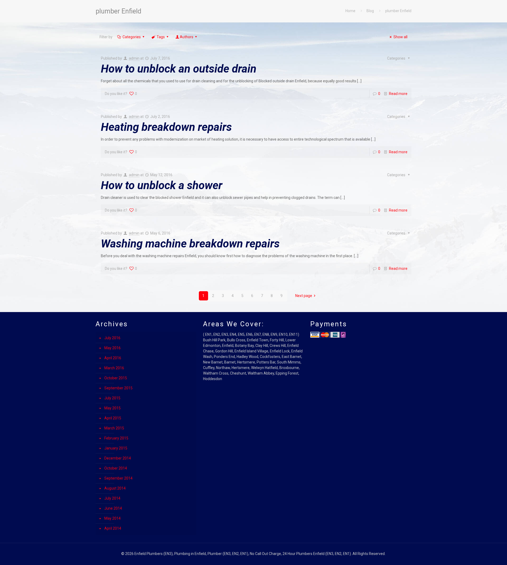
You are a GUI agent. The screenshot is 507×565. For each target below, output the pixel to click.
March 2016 (114, 368)
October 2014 (115, 468)
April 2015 (112, 418)
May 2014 (112, 518)
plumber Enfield (398, 11)
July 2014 (112, 498)
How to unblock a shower (161, 185)
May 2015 (112, 408)
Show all (400, 37)
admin (134, 58)
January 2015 (115, 448)
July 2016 (112, 338)
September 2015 (118, 388)
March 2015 (114, 428)
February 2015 (116, 438)
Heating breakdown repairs (166, 127)
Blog (370, 11)
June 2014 (113, 508)
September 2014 (118, 478)
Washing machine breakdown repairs (190, 243)
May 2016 (112, 348)
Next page (303, 296)
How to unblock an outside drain (178, 68)
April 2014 (112, 528)
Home (350, 11)
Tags (161, 37)
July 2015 (112, 398)
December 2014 (117, 458)
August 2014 (115, 488)
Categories (132, 37)
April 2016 (112, 358)
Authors (186, 37)
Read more (398, 94)
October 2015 (115, 378)
